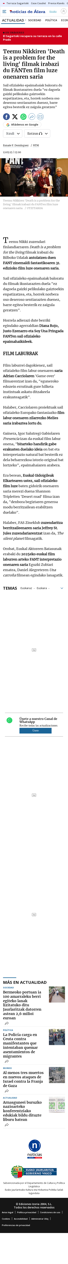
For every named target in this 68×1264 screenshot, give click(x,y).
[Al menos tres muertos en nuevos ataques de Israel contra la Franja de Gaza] (57, 1075)
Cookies (6, 1218)
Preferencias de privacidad (16, 1225)
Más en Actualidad (25, 982)
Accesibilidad (21, 1218)
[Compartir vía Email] (40, 117)
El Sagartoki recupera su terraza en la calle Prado (32, 38)
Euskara (42, 587)
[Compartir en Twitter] (15, 117)
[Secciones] (4, 11)
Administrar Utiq (39, 1218)
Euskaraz (26, 587)
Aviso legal (7, 1212)
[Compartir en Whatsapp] (23, 117)
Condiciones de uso (50, 1212)
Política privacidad (26, 1212)
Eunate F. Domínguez (16, 145)
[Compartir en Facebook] (6, 117)
